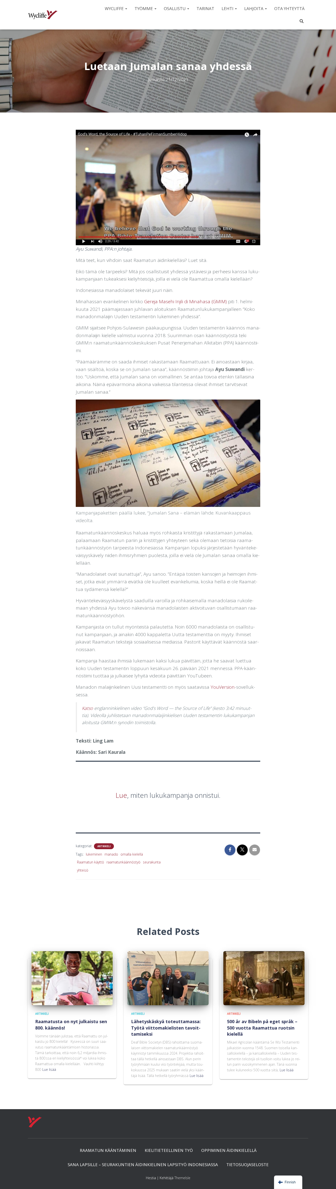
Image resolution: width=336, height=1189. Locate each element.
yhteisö (82, 870)
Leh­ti (228, 8)
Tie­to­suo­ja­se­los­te (247, 1164)
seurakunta (152, 862)
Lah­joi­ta (254, 8)
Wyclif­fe (115, 8)
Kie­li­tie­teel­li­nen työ (169, 1150)
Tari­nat (205, 8)
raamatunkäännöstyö (123, 862)
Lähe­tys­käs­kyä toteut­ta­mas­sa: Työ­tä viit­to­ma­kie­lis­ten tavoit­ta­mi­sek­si (166, 1027)
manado (111, 854)
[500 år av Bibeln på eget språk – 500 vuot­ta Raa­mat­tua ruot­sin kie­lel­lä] (264, 977)
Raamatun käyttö (90, 862)
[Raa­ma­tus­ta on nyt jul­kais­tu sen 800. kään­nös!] (72, 977)
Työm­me (144, 8)
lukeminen (94, 854)
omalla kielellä (132, 854)
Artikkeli (103, 846)
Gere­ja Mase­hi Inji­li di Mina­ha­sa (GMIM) (185, 301)
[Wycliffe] (42, 15)
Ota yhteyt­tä (289, 8)
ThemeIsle (182, 1177)
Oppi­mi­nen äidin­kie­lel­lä (229, 1150)
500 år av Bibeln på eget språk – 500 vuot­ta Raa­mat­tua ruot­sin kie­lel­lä (262, 1027)
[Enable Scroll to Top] (326, 1179)
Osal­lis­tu (175, 8)
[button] (126, 8)
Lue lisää (49, 1069)
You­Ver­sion (223, 687)
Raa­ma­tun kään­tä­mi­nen (108, 1150)
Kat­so (88, 708)
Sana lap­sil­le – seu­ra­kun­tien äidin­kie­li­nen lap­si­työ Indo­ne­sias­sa (143, 1164)
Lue (121, 795)
